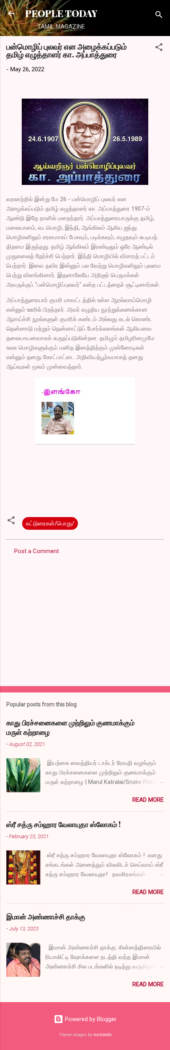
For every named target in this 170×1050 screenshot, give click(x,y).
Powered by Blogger (90, 1019)
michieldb (102, 1034)
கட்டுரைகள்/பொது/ (50, 523)
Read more (148, 799)
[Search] (159, 16)
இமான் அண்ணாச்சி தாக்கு (45, 916)
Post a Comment (36, 551)
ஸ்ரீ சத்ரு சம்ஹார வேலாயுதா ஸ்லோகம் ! (63, 824)
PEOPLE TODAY (61, 13)
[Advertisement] (85, 618)
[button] (159, 48)
